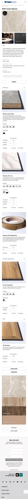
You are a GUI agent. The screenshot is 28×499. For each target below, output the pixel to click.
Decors (6, 5)
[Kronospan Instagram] (10, 482)
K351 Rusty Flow (6, 413)
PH (4, 46)
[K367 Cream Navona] (14, 21)
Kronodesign (10, 5)
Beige (4, 61)
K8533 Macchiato (7, 422)
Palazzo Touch (18, 41)
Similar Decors (14, 369)
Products (14, 82)
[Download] (24, 30)
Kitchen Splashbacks (7, 67)
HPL (4, 319)
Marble (7, 61)
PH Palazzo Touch (7, 72)
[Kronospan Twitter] (6, 482)
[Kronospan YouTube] (17, 482)
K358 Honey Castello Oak (8, 404)
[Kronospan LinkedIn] (21, 482)
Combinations (14, 372)
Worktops (5, 87)
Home (3, 5)
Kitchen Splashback (8, 259)
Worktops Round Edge (17, 5)
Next (12, 38)
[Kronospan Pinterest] (13, 482)
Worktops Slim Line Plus (19, 65)
